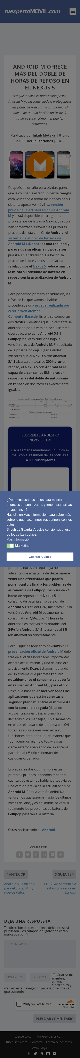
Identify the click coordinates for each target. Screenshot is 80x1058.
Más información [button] (19, 539)
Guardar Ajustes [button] (40, 556)
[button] (10, 546)
